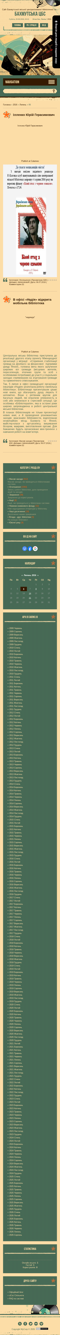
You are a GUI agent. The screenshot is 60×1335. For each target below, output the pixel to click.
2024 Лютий (14, 1141)
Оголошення (24, 280)
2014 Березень (16, 787)
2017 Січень (14, 897)
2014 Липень (15, 800)
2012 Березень (16, 719)
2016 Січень (14, 858)
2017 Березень (16, 904)
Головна (17, 25)
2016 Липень (15, 878)
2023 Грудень (15, 1134)
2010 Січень (14, 648)
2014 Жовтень (15, 810)
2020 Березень (16, 1011)
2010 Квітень (15, 657)
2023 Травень (15, 1112)
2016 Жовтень (15, 888)
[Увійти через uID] (24, 548)
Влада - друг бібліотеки (20, 517)
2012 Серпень (15, 732)
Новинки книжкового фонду (22, 506)
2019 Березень (16, 972)
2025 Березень (16, 1183)
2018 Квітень (15, 946)
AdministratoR (24, 282)
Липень (23, 105)
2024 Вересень (16, 1163)
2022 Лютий (14, 1082)
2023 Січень (14, 1099)
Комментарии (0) (16, 284)
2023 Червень (15, 1115)
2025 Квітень (15, 1186)
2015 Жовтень (15, 849)
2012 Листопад (16, 742)
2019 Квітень (15, 975)
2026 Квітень (15, 1222)
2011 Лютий (14, 680)
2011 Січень (14, 677)
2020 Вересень (16, 1030)
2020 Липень (15, 1024)
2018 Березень (16, 943)
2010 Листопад (16, 670)
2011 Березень (16, 683)
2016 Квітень (15, 868)
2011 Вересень (16, 699)
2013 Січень (14, 748)
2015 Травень (15, 832)
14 (30, 593)
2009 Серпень (15, 631)
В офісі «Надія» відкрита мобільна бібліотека (32, 301)
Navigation (12, 82)
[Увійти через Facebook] (30, 548)
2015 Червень (15, 836)
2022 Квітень (15, 1089)
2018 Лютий (14, 940)
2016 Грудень (15, 894)
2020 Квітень (15, 1014)
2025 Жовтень (15, 1206)
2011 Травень (15, 690)
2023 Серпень (15, 1121)
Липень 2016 (30, 575)
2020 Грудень (15, 1040)
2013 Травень (15, 761)
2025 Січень (14, 1176)
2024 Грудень (15, 1173)
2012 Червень (15, 725)
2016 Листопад (16, 891)
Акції (11, 500)
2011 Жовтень (15, 703)
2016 (15, 105)
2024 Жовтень (15, 1167)
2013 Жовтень (15, 774)
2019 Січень (14, 966)
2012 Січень (14, 712)
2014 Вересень (16, 807)
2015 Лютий (14, 823)
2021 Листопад (16, 1073)
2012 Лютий (14, 716)
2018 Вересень (16, 956)
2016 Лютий (14, 862)
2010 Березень (16, 654)
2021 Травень (15, 1053)
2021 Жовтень (15, 1069)
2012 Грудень (15, 745)
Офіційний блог (16, 1292)
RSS (49, 19)
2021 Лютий (14, 1043)
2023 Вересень (16, 1124)
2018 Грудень (15, 962)
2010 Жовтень (15, 667)
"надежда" (30, 317)
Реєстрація (31, 25)
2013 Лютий (14, 751)
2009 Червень (15, 628)
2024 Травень (15, 1150)
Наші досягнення (17, 511)
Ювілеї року (14, 522)
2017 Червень (15, 914)
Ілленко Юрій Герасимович (34, 114)
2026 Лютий (14, 1215)
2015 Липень (15, 839)
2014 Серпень (15, 803)
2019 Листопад (16, 998)
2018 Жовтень (15, 959)
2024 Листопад (16, 1170)
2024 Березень (16, 1144)
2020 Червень (15, 1021)
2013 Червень (15, 764)
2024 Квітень (15, 1147)
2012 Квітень (15, 722)
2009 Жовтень (15, 638)
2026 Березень (16, 1219)
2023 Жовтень (15, 1128)
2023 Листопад (16, 1131)
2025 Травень (15, 1189)
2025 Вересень (16, 1202)
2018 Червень (15, 953)
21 (30, 598)
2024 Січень (14, 1137)
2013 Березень (16, 755)
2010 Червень (15, 664)
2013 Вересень (16, 771)
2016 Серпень (15, 881)
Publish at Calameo (30, 161)
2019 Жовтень (15, 995)
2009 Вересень (16, 635)
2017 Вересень (16, 923)
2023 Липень (15, 1118)
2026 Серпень (15, 1235)
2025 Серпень (15, 1199)
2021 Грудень (15, 1076)
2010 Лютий (14, 651)
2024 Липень (15, 1157)
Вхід (44, 25)
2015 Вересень (16, 845)
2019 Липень (15, 985)
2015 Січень (14, 820)
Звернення (14, 495)
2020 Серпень (15, 1027)
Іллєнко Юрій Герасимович (30, 126)
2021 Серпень (15, 1063)
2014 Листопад (16, 813)
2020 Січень (14, 1004)
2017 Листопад (16, 930)
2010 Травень (15, 661)
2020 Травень (15, 1017)
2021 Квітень (15, 1050)
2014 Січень (14, 784)
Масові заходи (25, 441)
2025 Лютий (14, 1180)
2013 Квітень (15, 758)
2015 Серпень (15, 842)
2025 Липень (15, 1196)
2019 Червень (15, 982)
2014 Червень (15, 797)
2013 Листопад (16, 777)
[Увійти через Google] (35, 548)
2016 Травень (15, 871)
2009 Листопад (16, 641)
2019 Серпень (15, 988)
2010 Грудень (15, 674)
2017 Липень (15, 917)
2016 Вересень (16, 884)
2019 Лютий (14, 969)
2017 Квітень (15, 907)
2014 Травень (15, 794)
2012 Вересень (16, 735)
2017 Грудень (15, 933)
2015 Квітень (15, 829)
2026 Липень (15, 1232)
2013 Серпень (15, 768)
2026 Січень (14, 1212)
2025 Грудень (15, 1209)
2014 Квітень (15, 790)
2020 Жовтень (15, 1034)
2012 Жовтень (15, 738)
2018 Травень (15, 949)
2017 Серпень (15, 920)
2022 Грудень (15, 1095)
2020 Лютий (14, 1008)
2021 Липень (15, 1060)
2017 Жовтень (15, 927)
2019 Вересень (16, 991)
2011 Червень (15, 693)
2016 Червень (15, 875)
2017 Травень (15, 910)
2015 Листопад (16, 852)
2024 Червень (15, 1154)
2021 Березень (16, 1047)
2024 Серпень (15, 1160)
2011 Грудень (15, 709)
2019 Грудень (15, 1001)
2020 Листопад (16, 1037)
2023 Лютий (14, 1102)
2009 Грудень (15, 644)
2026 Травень (15, 1225)
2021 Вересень (16, 1066)
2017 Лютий (14, 901)
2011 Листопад (16, 706)
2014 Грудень (15, 816)
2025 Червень (15, 1193)
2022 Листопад (16, 1092)
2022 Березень (16, 1086)
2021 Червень (15, 1056)
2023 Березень (16, 1105)
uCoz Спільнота (16, 1295)
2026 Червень (15, 1228)
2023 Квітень (15, 1108)
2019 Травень (15, 978)
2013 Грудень (15, 781)
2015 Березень (16, 826)
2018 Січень (14, 936)
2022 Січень (14, 1079)
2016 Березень (16, 865)
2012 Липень (15, 729)
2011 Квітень (15, 686)
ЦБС (30, 14)
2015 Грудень (15, 855)
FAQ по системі (16, 1298)
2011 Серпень (15, 696)
